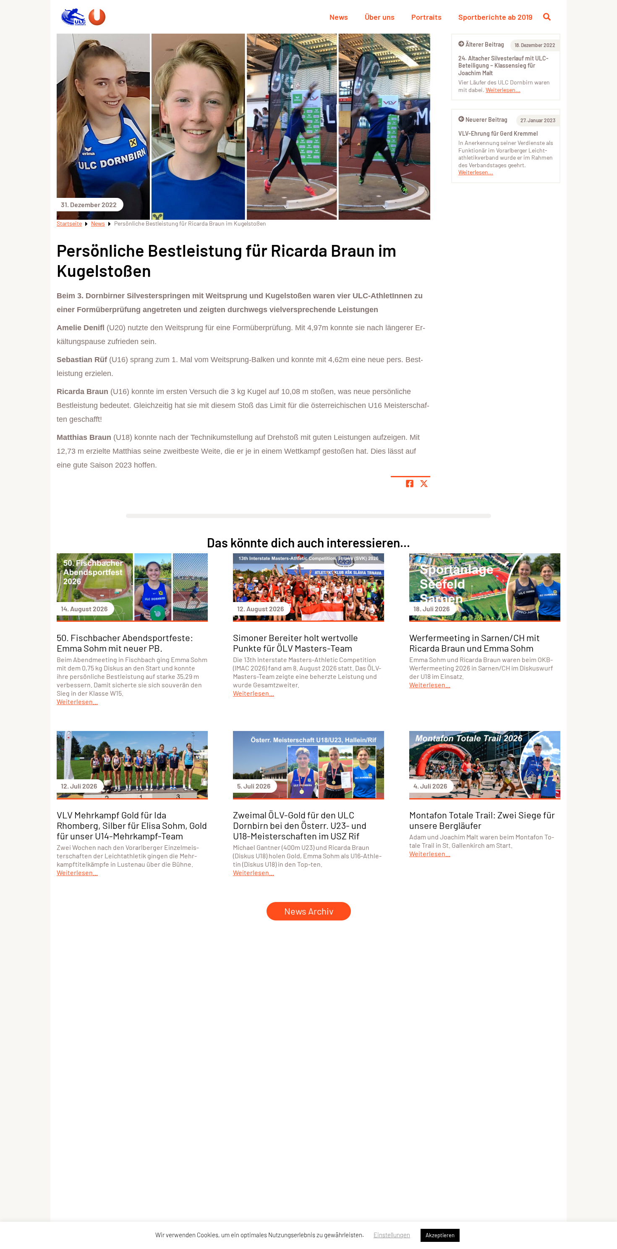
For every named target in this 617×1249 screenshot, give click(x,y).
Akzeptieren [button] (440, 1235)
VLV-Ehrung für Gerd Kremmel (498, 133)
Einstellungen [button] (392, 1234)
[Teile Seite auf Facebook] (409, 483)
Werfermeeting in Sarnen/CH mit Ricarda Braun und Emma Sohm (474, 642)
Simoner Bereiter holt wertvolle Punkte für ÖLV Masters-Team (295, 642)
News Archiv (308, 910)
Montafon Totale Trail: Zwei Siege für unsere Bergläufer (482, 820)
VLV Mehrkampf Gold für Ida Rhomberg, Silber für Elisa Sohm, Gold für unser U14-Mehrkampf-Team (132, 825)
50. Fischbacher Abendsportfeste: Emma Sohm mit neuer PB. (125, 642)
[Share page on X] (424, 483)
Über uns (380, 16)
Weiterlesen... (503, 89)
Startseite (69, 223)
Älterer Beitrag (484, 44)
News (338, 16)
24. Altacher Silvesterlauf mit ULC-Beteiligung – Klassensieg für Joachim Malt (503, 65)
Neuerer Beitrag (486, 119)
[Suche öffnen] (547, 17)
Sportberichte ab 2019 (495, 16)
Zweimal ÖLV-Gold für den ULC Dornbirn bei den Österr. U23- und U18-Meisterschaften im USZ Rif (299, 825)
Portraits (426, 16)
